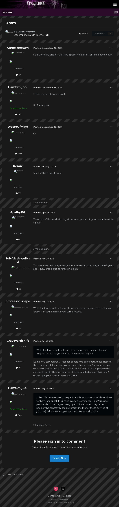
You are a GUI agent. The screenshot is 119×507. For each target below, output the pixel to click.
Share (84, 33)
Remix (17, 166)
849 (19, 153)
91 (19, 328)
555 (19, 193)
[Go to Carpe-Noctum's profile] (8, 33)
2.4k (19, 114)
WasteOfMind (18, 126)
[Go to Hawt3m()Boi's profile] (18, 98)
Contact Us (54, 495)
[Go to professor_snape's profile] (18, 312)
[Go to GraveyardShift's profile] (18, 352)
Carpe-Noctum (26, 31)
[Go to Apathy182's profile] (18, 223)
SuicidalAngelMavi (17, 260)
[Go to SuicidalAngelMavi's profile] (18, 273)
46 (19, 239)
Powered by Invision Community (59, 502)
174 (19, 75)
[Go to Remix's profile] (18, 177)
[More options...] (111, 48)
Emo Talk (43, 35)
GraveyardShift (18, 340)
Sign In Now (59, 458)
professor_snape (18, 301)
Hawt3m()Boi (17, 87)
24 (19, 367)
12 (19, 289)
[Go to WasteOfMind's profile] (18, 138)
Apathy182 (18, 212)
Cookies (67, 495)
